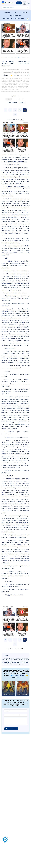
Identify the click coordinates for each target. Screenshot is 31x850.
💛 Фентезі (15, 75)
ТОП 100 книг (23, 12)
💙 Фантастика (17, 675)
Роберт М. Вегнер (15, 74)
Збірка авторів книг (15, 15)
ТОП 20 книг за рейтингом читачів (13, 18)
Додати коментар (11, 728)
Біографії (7, 12)
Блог (14, 12)
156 (20, 110)
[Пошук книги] (27, 7)
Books (9, 3)
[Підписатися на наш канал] (27, 19)
